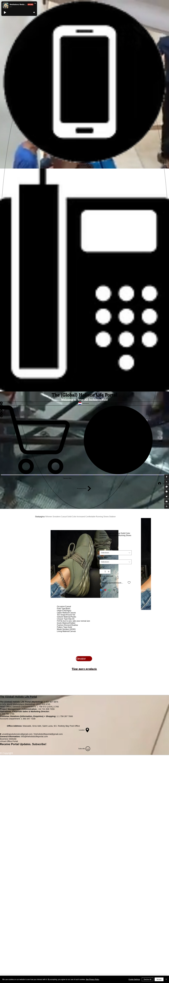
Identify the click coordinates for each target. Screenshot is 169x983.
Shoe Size (103, 558)
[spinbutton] (105, 571)
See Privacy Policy (92, 979)
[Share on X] (114, 590)
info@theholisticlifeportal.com (34, 736)
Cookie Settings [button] (134, 979)
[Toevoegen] (129, 582)
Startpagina (39, 517)
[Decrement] (101, 571)
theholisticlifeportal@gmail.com (48, 734)
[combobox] (115, 552)
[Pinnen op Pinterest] (105, 590)
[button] (166, 476)
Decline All (147, 979)
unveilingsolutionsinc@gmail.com (17, 734)
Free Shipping (105, 544)
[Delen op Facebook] (101, 590)
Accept (159, 979)
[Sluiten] (166, 979)
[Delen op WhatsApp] (109, 590)
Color (101, 548)
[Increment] (108, 571)
